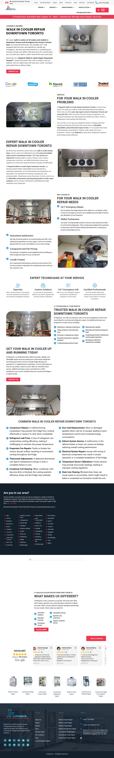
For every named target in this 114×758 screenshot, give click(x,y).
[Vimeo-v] (27, 740)
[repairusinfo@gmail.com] (81, 724)
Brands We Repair (45, 2)
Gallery (55, 2)
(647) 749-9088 (104, 3)
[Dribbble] (18, 745)
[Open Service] (57, 7)
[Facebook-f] (5, 740)
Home (36, 2)
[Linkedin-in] (18, 740)
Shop (75, 2)
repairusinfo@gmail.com (91, 725)
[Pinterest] (14, 745)
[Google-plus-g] (14, 740)
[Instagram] (9, 745)
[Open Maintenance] (74, 7)
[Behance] (5, 745)
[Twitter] (9, 740)
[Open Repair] (44, 7)
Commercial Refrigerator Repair (57, 694)
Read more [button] (39, 663)
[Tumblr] (23, 745)
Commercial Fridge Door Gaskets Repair (101, 694)
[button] (105, 655)
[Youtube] (23, 740)
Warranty (82, 2)
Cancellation (90, 2)
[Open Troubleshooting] (92, 12)
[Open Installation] (90, 7)
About (61, 2)
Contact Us (68, 2)
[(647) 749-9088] (96, 2)
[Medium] (27, 745)
